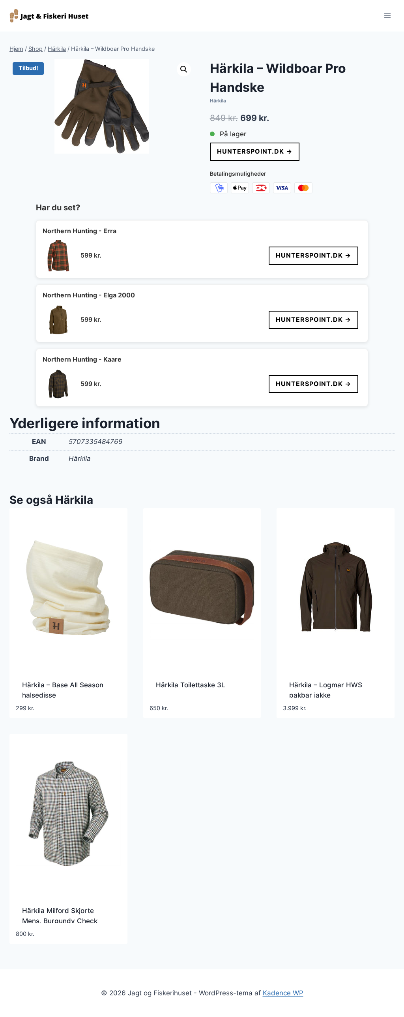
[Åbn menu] (387, 15)
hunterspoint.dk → (254, 151)
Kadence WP (283, 993)
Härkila (218, 101)
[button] (184, 69)
